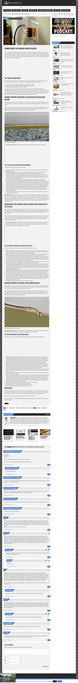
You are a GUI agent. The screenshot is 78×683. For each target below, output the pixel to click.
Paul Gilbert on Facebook (10, 488)
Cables (9, 14)
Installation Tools (12, 407)
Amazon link (60, 14)
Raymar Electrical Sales (12, 526)
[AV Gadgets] (12, 2)
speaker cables (38, 407)
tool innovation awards (37, 417)
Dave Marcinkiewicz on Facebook (12, 451)
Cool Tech (57, 10)
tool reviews (25, 417)
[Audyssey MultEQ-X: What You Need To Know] (21, 432)
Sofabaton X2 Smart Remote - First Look (66, 108)
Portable (54, 57)
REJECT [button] (59, 681)
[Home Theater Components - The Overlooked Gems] (33, 432)
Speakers (25, 10)
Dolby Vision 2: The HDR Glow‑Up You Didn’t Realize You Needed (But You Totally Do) (66, 93)
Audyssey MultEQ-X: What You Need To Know (20, 437)
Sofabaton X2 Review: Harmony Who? (66, 78)
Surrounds (6, 18)
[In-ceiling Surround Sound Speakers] (45, 432)
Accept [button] (55, 681)
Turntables (54, 50)
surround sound (44, 407)
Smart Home (33, 10)
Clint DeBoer (19, 18)
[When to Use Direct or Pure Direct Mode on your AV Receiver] (8, 432)
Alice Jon (6, 633)
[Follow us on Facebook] (70, 3)
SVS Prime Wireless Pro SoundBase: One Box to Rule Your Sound (66, 102)
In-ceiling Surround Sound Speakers (44, 437)
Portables (7, 10)
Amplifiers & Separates (56, 105)
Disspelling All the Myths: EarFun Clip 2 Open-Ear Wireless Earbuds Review (65, 54)
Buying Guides (65, 10)
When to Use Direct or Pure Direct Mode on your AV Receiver (8, 438)
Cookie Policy (49, 681)
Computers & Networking (45, 10)
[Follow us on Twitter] (74, 3)
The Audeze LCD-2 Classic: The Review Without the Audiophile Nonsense (66, 60)
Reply (49, 464)
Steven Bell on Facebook (10, 499)
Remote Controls (55, 81)
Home (5, 14)
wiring (5, 409)
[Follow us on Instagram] (72, 3)
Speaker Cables (22, 407)
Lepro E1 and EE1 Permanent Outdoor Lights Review (66, 72)
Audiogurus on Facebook (11, 468)
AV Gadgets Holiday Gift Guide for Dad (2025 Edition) (66, 84)
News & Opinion (55, 90)
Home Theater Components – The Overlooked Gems (31, 438)
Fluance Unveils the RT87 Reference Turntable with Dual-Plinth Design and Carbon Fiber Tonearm (63, 47)
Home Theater (16, 10)
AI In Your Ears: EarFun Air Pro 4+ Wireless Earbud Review (66, 66)
